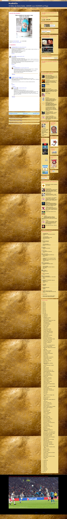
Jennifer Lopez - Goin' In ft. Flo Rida (48, 439)
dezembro (45, 314)
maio (44, 465)
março (44, 467)
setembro (45, 460)
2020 (43, 303)
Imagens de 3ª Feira (46, 423)
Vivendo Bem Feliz (45, 233)
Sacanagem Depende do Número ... (48, 375)
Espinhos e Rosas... (46, 355)
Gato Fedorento (45, 294)
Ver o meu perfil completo (44, 135)
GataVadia (13, 56)
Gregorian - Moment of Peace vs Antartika (49, 406)
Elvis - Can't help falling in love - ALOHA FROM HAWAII (49, 277)
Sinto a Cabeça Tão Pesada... (47, 373)
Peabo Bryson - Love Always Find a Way (49, 422)
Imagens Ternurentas (46, 440)
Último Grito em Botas (49, 75)
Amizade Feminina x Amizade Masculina (49, 383)
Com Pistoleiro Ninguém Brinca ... (48, 441)
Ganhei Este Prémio (48, 188)
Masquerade (44, 284)
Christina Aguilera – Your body (47, 443)
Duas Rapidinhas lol (46, 322)
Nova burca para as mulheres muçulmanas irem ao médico (51, 185)
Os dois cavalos (48, 79)
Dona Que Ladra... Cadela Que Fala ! (48, 444)
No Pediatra (45, 343)
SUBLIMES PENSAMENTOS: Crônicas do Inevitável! (49, 280)
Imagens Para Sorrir (46, 448)
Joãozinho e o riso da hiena (49, 206)
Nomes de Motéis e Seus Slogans (47, 335)
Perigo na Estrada (45, 453)
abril (44, 466)
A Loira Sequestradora (46, 424)
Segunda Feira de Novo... (46, 428)
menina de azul (14, 42)
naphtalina (36, 512)
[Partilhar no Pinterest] (25, 41)
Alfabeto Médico (45, 457)
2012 (43, 313)
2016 (43, 308)
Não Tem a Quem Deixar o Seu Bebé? (48, 365)
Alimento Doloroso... (46, 438)
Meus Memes (28, 7)
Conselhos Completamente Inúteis (48, 331)
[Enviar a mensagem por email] (22, 41)
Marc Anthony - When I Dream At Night (49, 338)
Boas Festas (45, 215)
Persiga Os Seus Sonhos (46, 416)
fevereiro (45, 468)
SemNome (55, 153)
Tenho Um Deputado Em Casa (47, 388)
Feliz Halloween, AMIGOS (47, 317)
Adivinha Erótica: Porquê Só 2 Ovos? (51, 211)
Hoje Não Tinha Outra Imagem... (48, 418)
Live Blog (13, 77)
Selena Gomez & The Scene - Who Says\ (51, 225)
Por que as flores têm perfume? (47, 244)
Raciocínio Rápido (45, 445)
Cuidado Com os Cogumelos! (47, 321)
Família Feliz (45, 349)
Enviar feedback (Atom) (26, 116)
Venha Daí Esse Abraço (46, 382)
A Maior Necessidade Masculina (47, 346)
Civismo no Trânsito (46, 333)
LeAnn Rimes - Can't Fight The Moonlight (49, 386)
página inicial (11, 7)
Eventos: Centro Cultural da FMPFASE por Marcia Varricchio (48, 255)
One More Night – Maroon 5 (47, 330)
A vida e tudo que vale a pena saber (47, 251)
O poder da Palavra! (45, 281)
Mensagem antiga (36, 113)
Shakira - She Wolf (46, 367)
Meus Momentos (34, 7)
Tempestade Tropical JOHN (47, 328)
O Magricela (47, 97)
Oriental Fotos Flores (46, 244)
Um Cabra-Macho (45, 451)
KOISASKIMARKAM (46, 262)
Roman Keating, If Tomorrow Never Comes (49, 320)
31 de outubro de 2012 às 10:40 (20, 56)
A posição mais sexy (48, 193)
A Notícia (47, 220)
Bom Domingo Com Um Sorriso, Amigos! (49, 433)
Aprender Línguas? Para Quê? (47, 340)
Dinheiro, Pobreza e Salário (47, 350)
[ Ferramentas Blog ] (45, 236)
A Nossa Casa (45, 393)
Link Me (23, 7)
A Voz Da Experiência (46, 413)
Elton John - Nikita (46, 325)
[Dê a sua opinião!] (23, 41)
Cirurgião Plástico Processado (47, 358)
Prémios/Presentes (17, 7)
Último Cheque (45, 327)
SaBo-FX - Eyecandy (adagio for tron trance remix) (49, 291)
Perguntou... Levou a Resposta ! (47, 403)
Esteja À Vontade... (46, 326)
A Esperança (44, 284)
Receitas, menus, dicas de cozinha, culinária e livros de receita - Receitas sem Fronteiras (49, 296)
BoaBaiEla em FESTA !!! (49, 102)
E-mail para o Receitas (46, 241)
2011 (43, 471)
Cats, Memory (47, 84)
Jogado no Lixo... (45, 415)
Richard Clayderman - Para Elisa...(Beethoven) (48, 363)
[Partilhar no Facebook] (25, 41)
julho (44, 462)
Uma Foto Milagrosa (46, 380)
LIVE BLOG (44, 270)
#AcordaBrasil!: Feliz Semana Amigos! (48, 263)
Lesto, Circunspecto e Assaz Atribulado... (51, 197)
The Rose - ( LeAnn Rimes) (47, 412)
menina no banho (19, 42)
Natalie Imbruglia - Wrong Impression (48, 389)
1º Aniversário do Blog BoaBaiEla (50, 107)
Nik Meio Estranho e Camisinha (47, 434)
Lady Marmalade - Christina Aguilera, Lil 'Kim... (49, 400)
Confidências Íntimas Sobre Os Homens (48, 371)
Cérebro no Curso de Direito (49, 116)
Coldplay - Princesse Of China (47, 381)
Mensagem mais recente (13, 113)
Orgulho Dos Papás (46, 411)
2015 (43, 309)
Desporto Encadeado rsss (46, 396)
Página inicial (25, 113)
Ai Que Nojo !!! (45, 401)
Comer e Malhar (48, 93)
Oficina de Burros (45, 361)
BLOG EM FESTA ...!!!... (47, 336)
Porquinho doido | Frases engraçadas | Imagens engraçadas (49, 258)
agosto (44, 461)
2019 (43, 304)
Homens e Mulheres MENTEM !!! (48, 407)
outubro (45, 316)
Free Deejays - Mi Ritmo (46, 352)
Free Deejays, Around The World (48, 332)
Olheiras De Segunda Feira (49, 111)
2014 (43, 310)
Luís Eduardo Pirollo (15, 47)
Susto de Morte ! (45, 392)
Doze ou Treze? (45, 408)
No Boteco (44, 366)
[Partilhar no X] (24, 41)
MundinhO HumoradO (46, 287)
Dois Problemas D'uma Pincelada (48, 353)
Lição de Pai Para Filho (46, 410)
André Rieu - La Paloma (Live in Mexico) (49, 452)
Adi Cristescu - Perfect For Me (47, 341)
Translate (48, 32)
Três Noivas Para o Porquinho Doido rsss (49, 345)
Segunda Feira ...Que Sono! (47, 360)
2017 (43, 306)
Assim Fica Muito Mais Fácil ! (47, 378)
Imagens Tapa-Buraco (46, 405)
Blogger (44, 512)
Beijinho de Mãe (45, 376)
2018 (43, 305)
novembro (45, 315)
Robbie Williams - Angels (46, 417)
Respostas (14, 66)
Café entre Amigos (45, 266)
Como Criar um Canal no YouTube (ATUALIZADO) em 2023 (47, 238)
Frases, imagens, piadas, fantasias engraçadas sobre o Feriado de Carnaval (49, 260)
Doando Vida (44, 250)
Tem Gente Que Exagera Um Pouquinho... (49, 436)
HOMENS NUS (48, 202)
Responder (13, 53)
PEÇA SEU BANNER (46, 273)
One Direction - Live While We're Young (49, 456)
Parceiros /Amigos (41, 7)
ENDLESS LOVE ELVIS (46, 276)
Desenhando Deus (45, 398)
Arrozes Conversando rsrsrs (47, 421)
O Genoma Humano (46, 387)
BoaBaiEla (13, 3)
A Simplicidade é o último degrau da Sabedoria (49, 234)
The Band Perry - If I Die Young (47, 426)
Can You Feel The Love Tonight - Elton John (48, 395)
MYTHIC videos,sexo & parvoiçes (47, 290)
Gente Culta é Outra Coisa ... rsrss (48, 370)
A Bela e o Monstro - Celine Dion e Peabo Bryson (49, 447)
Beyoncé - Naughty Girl (46, 372)
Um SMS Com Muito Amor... (47, 402)
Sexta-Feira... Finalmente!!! (47, 342)
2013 (43, 311)
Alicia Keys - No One (46, 359)
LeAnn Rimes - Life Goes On (47, 377)
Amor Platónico (45, 354)
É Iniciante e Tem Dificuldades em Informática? (48, 430)
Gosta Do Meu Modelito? (46, 323)
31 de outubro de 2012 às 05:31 (22, 47)
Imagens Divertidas (46, 368)
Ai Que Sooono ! (45, 391)
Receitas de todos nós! (46, 240)
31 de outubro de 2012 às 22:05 (19, 77)
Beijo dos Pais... (45, 427)
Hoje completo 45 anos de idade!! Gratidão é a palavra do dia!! (49, 267)
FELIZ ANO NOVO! (48, 88)
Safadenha (44, 288)
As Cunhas (44, 458)
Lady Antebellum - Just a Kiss (47, 435)
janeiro (45, 470)
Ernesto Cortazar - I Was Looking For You (49, 431)
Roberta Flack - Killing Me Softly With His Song (49, 348)
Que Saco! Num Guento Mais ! (47, 337)
